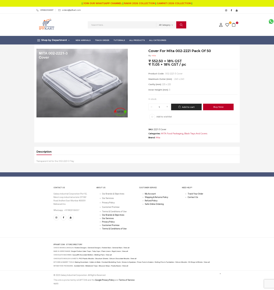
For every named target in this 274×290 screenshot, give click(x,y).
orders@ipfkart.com (71, 10)
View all (126, 248)
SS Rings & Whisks (195, 262)
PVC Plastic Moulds (86, 259)
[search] (181, 24)
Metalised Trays (91, 266)
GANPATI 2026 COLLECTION (174, 3)
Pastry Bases (116, 266)
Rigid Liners (116, 251)
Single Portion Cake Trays (81, 251)
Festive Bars (106, 248)
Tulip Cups (96, 251)
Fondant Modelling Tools (111, 262)
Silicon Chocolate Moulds (119, 259)
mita (154, 55)
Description (44, 151)
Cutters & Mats (94, 262)
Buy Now (218, 107)
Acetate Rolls (79, 266)
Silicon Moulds (181, 262)
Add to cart (188, 107)
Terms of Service (127, 280)
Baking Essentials (81, 262)
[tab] (44, 152)
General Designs (94, 248)
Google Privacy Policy (104, 280)
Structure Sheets (101, 259)
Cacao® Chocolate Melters (82, 255)
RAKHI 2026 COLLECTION (139, 3)
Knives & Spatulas (129, 262)
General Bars (117, 248)
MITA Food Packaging (172, 133)
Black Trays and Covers (195, 133)
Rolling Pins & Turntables (164, 262)
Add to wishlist (164, 116)
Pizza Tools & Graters (145, 262)
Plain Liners (106, 251)
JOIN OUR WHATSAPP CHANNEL (102, 3)
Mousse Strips (104, 266)
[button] (234, 25)
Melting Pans (99, 255)
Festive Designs (80, 248)
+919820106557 (46, 10)
